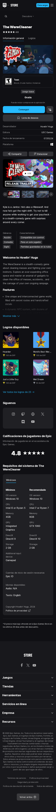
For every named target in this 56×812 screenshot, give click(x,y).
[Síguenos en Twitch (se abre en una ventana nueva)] (23, 414)
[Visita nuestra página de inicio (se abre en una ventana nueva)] (33, 414)
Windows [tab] (11, 480)
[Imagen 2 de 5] (28, 194)
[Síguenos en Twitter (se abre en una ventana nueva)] (43, 414)
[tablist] (28, 480)
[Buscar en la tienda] (6, 16)
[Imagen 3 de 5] (42, 194)
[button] (28, 316)
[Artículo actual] (13, 194)
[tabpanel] (28, 524)
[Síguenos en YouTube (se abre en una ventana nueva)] (33, 422)
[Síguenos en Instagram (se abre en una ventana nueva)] (13, 414)
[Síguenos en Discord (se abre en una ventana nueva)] (23, 422)
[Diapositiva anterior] (5, 194)
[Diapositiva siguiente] (51, 194)
